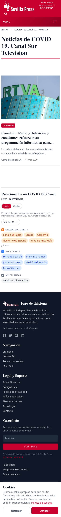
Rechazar (16, 510)
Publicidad (9, 464)
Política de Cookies (13, 396)
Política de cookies (41, 502)
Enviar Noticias (11, 474)
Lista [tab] (6, 206)
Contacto (8, 410)
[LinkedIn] (22, 335)
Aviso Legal (9, 406)
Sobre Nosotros (11, 382)
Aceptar (44, 510)
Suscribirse (30, 446)
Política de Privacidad (15, 391)
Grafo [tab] (16, 206)
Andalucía (8, 356)
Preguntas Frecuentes (15, 469)
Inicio (4, 29)
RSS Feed (8, 366)
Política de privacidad (13, 457)
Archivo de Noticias (14, 361)
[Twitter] (10, 335)
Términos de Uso (12, 401)
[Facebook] (4, 335)
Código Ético (10, 387)
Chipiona (8, 351)
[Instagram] (16, 335)
